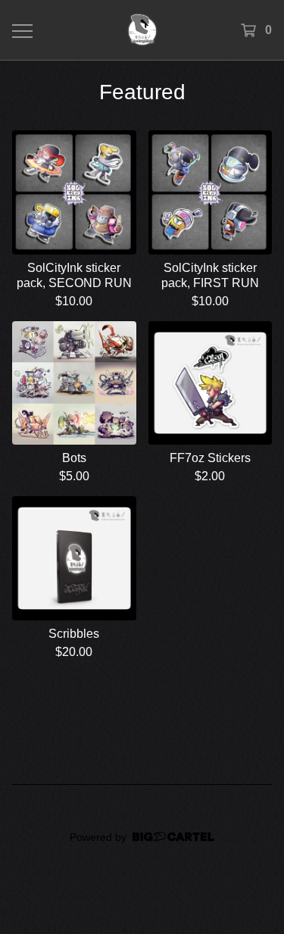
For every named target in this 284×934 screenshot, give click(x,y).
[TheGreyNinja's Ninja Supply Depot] (142, 30)
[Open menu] (21, 30)
